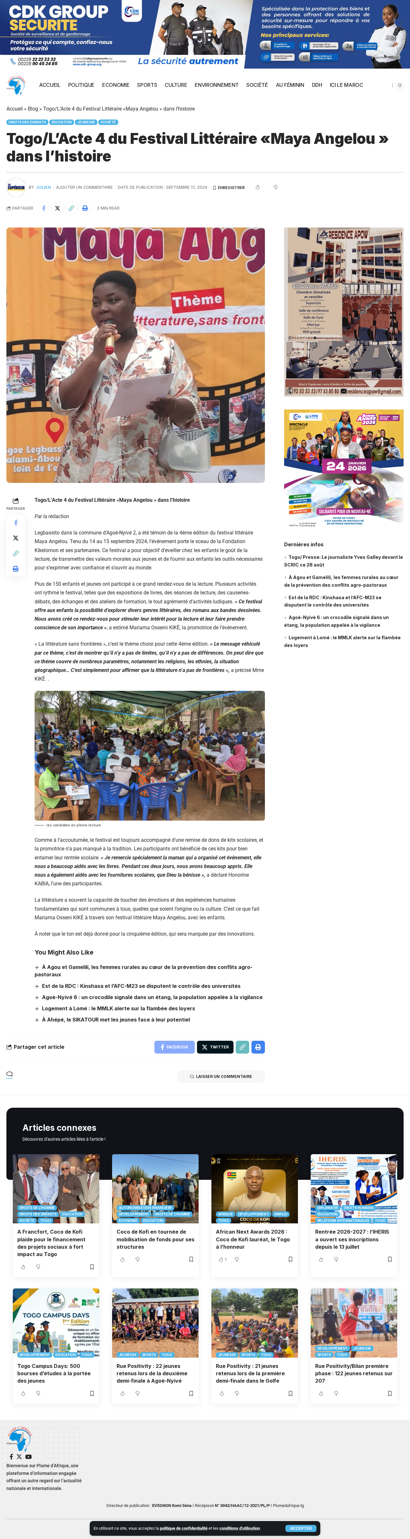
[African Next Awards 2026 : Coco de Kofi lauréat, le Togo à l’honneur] (254, 1188)
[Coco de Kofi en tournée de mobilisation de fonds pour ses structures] (155, 1188)
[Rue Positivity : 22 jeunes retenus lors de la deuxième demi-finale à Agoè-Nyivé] (155, 1323)
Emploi (281, 1214)
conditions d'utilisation (239, 1528)
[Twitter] (19, 1457)
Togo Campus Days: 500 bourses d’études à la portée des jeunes (54, 1373)
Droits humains (359, 1207)
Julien (43, 187)
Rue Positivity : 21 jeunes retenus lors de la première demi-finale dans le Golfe (250, 1373)
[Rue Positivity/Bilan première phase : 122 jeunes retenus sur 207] (354, 1323)
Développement (134, 1214)
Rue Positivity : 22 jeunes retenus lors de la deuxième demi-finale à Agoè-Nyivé (152, 1373)
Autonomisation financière (145, 1207)
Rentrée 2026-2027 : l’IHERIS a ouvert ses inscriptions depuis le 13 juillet (352, 1239)
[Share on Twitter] (57, 208)
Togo (45, 1220)
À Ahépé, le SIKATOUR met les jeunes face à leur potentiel (116, 1019)
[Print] (84, 208)
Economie (128, 1220)
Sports (149, 1355)
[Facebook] (11, 1457)
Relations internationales (343, 1220)
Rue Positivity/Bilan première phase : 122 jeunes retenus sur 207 (354, 1373)
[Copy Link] (71, 208)
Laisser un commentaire (224, 1076)
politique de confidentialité (184, 1528)
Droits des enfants (27, 122)
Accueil (14, 109)
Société (108, 122)
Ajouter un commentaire (84, 187)
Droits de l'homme (37, 1207)
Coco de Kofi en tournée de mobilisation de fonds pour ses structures (155, 1239)
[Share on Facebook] (43, 208)
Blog (33, 109)
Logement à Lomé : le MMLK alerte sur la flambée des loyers (118, 1008)
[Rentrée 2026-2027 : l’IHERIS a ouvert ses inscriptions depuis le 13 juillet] (354, 1188)
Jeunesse (86, 122)
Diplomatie (328, 1207)
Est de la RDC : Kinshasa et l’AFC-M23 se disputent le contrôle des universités (141, 986)
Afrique (225, 1214)
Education (62, 122)
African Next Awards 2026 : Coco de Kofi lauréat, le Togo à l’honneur (253, 1239)
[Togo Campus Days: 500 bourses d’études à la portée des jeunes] (56, 1323)
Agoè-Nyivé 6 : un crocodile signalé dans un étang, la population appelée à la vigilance (152, 997)
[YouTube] (28, 1457)
